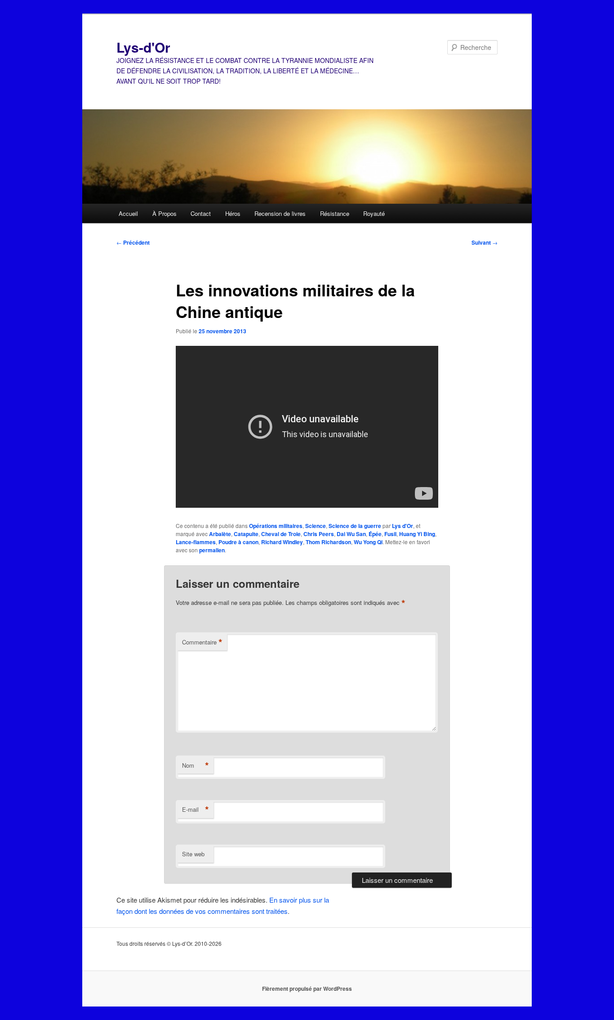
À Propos (164, 213)
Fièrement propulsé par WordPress (307, 988)
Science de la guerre (355, 526)
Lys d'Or (402, 526)
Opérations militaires (276, 526)
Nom (195, 765)
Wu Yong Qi (368, 542)
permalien (212, 550)
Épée (375, 534)
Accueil (128, 213)
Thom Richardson (328, 542)
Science (315, 526)
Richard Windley (282, 542)
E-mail (195, 809)
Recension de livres (280, 213)
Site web (193, 854)
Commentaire (202, 642)
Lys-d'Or (143, 47)
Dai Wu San (351, 534)
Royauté (374, 213)
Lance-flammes (196, 542)
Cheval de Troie (281, 534)
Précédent (133, 242)
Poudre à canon (238, 542)
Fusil (390, 534)
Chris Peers (318, 534)
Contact (201, 213)
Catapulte (246, 534)
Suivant (485, 242)
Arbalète (220, 534)
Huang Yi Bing (417, 534)
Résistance (334, 213)
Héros (232, 213)
